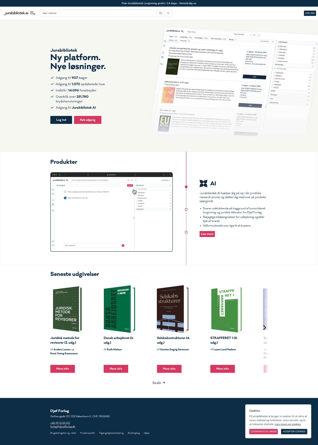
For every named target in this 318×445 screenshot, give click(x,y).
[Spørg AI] (160, 13)
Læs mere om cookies (288, 424)
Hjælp (146, 433)
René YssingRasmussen (64, 353)
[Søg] (168, 13)
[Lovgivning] (186, 209)
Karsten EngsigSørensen (174, 349)
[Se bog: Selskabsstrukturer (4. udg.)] (172, 309)
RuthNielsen (114, 349)
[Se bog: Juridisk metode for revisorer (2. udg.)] (66, 309)
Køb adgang (87, 120)
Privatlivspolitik (87, 433)
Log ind (310, 13)
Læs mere (207, 234)
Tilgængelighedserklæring (111, 433)
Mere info (62, 369)
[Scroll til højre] (264, 328)
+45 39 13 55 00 (60, 423)
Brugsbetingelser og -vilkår (63, 433)
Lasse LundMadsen (225, 349)
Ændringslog (134, 433)
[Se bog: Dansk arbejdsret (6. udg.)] (119, 309)
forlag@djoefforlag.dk (62, 426)
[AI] (186, 187)
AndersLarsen (62, 349)
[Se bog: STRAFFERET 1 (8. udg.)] (226, 309)
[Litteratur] (186, 232)
